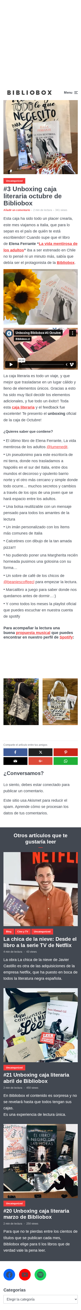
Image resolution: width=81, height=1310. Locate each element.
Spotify (66, 637)
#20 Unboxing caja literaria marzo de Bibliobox (36, 1214)
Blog (8, 931)
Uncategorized (14, 181)
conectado (52, 785)
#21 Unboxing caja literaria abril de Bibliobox (36, 1078)
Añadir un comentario (16, 210)
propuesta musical (33, 633)
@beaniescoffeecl (18, 582)
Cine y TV (22, 931)
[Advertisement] (40, 42)
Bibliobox (66, 262)
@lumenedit (57, 447)
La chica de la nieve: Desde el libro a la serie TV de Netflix (40, 942)
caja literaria (23, 407)
